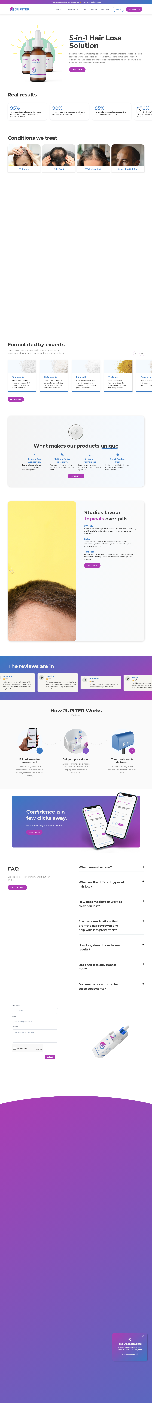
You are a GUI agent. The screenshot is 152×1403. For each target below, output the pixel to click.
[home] (19, 9)
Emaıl (14, 1016)
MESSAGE (15, 1027)
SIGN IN (118, 9)
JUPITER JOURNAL (17, 887)
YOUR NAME (16, 1005)
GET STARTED (134, 9)
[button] (59, 9)
